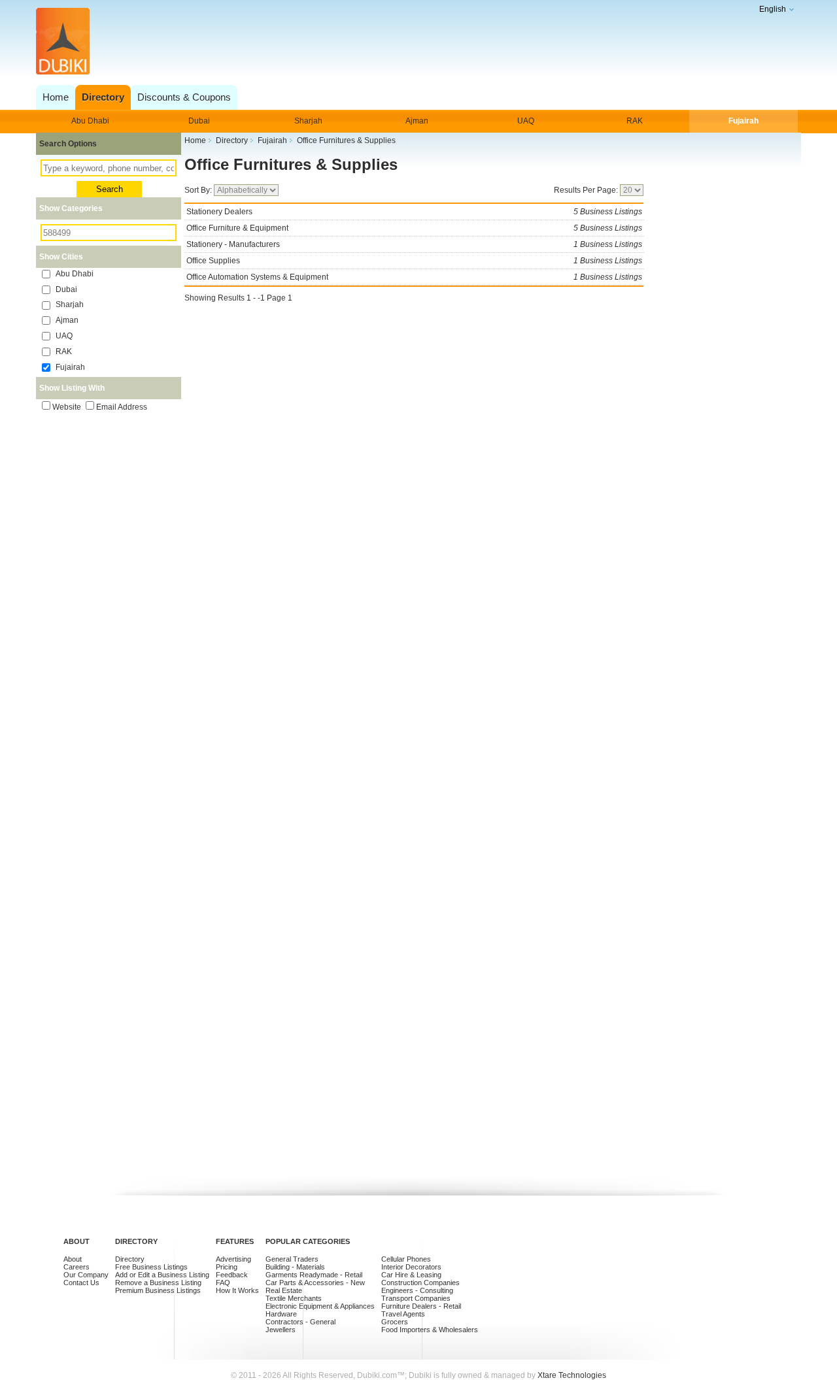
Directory (130, 1259)
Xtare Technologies (572, 1375)
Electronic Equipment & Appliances (320, 1306)
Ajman (416, 120)
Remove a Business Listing (158, 1282)
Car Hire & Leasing (411, 1275)
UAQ (525, 120)
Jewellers (280, 1330)
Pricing (226, 1267)
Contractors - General (300, 1322)
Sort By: (199, 190)
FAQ (223, 1282)
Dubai (199, 120)
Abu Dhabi (90, 120)
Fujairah (743, 120)
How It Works (237, 1290)
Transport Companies (416, 1298)
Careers (76, 1267)
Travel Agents (403, 1314)
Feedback (232, 1275)
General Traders (291, 1259)
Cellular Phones (406, 1259)
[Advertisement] (414, 42)
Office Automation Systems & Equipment (413, 277)
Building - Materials (295, 1267)
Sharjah (308, 120)
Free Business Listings (151, 1267)
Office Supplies (413, 260)
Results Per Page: (587, 190)
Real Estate (283, 1290)
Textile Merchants (293, 1298)
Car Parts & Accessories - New (315, 1282)
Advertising (233, 1259)
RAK (634, 120)
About (72, 1259)
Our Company (86, 1275)
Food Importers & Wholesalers (429, 1330)
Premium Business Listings (158, 1290)
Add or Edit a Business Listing (162, 1275)
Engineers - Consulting (417, 1290)
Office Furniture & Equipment (413, 228)
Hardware (281, 1314)
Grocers (394, 1322)
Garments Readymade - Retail (313, 1275)
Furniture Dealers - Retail (421, 1306)
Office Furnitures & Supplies (291, 164)
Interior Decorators (411, 1267)
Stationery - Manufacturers (413, 244)
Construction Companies (420, 1282)
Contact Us (81, 1282)
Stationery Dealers (413, 211)
